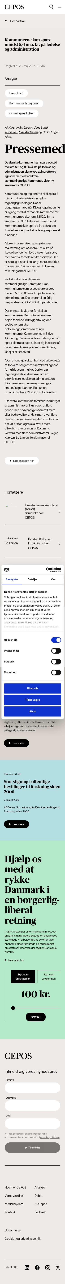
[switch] (56, 651)
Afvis (32, 711)
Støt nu (36, 1017)
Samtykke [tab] (12, 579)
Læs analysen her (23, 460)
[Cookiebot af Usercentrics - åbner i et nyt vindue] (46, 569)
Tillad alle (32, 688)
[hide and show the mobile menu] (59, 7)
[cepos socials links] (27, 1267)
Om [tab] (53, 579)
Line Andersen (28, 132)
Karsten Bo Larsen (20, 127)
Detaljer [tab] (32, 579)
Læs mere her (16, 960)
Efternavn (11, 1097)
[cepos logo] (18, 1056)
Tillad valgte (32, 699)
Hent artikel (17, 21)
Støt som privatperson (23, 976)
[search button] (51, 7)
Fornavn (10, 1079)
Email (8, 1115)
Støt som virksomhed (49, 976)
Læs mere (18, 743)
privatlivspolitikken (49, 1137)
